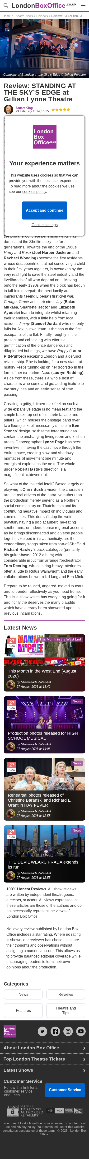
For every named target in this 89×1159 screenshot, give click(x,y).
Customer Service (65, 1090)
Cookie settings (45, 225)
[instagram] (68, 1031)
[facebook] (55, 1031)
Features (23, 1011)
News (23, 994)
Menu (82, 2)
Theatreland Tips (66, 1010)
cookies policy (34, 192)
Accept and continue (44, 210)
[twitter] (42, 1031)
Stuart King (24, 108)
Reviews (65, 994)
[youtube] (81, 1031)
